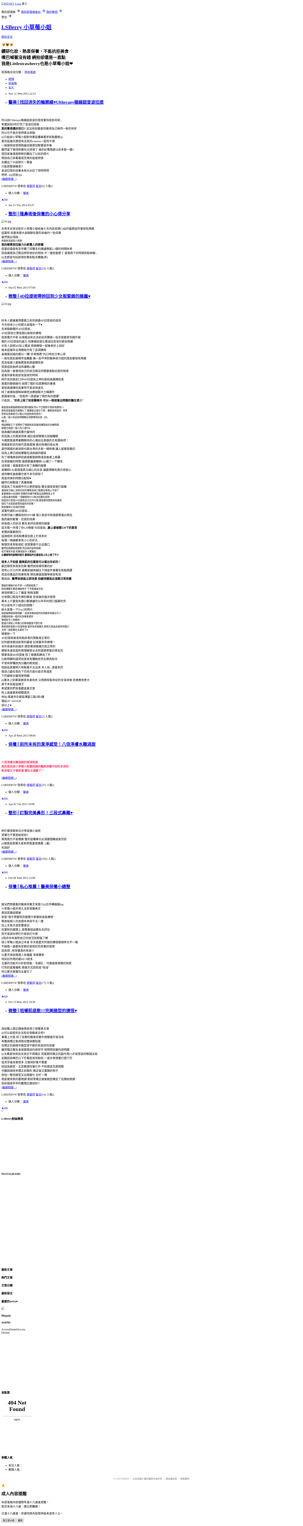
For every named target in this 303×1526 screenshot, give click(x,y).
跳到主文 (7, 36)
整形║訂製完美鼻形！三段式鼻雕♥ (40, 813)
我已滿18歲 (8, 1520)
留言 (38, 186)
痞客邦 (31, 186)
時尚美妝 (30, 72)
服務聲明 (184, 1478)
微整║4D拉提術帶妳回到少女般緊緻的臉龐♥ (49, 296)
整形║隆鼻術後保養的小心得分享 (39, 214)
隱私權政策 (171, 1478)
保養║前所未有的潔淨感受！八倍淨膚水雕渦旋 (52, 744)
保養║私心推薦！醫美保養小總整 (39, 886)
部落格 (12, 83)
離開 (20, 1520)
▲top (4, 199)
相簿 (11, 79)
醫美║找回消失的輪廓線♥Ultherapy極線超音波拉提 (56, 102)
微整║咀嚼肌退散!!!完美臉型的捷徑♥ (42, 1010)
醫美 (26, 193)
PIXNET (125, 1478)
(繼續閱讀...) (8, 179)
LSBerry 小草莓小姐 (26, 27)
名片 (11, 87)
